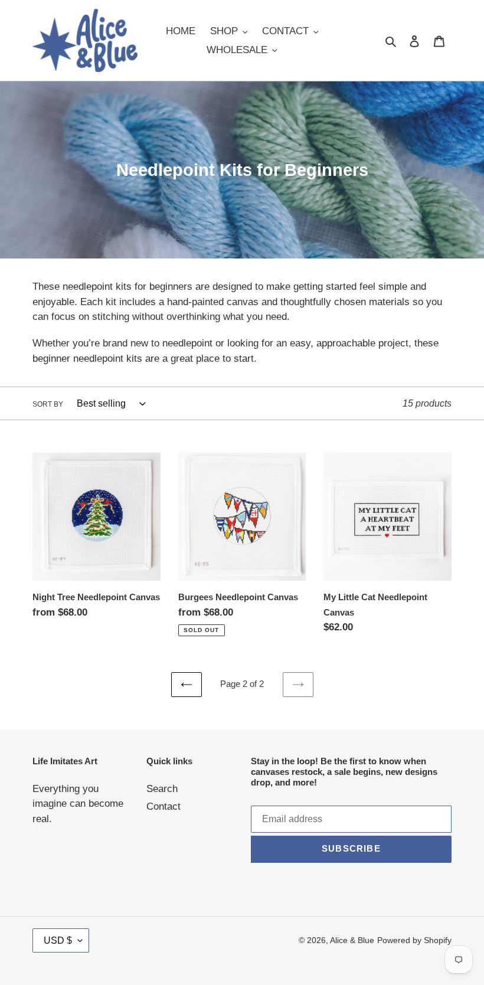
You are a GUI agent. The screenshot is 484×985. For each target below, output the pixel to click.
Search (162, 788)
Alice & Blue (352, 940)
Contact (163, 806)
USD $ (58, 940)
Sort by (47, 404)
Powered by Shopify (414, 940)
